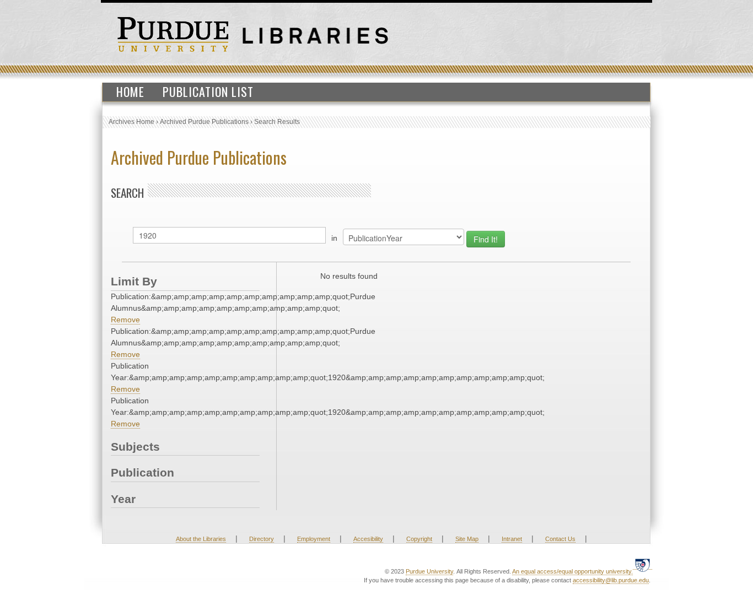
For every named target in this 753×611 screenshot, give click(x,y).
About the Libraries (201, 539)
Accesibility (368, 539)
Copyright (419, 539)
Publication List (208, 91)
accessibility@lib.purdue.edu (611, 580)
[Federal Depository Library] (642, 565)
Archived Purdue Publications (204, 122)
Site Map (466, 539)
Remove (125, 319)
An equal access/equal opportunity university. (572, 571)
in (334, 238)
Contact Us (560, 539)
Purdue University (429, 571)
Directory (261, 539)
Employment (313, 539)
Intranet (512, 539)
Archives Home (131, 122)
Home (130, 91)
